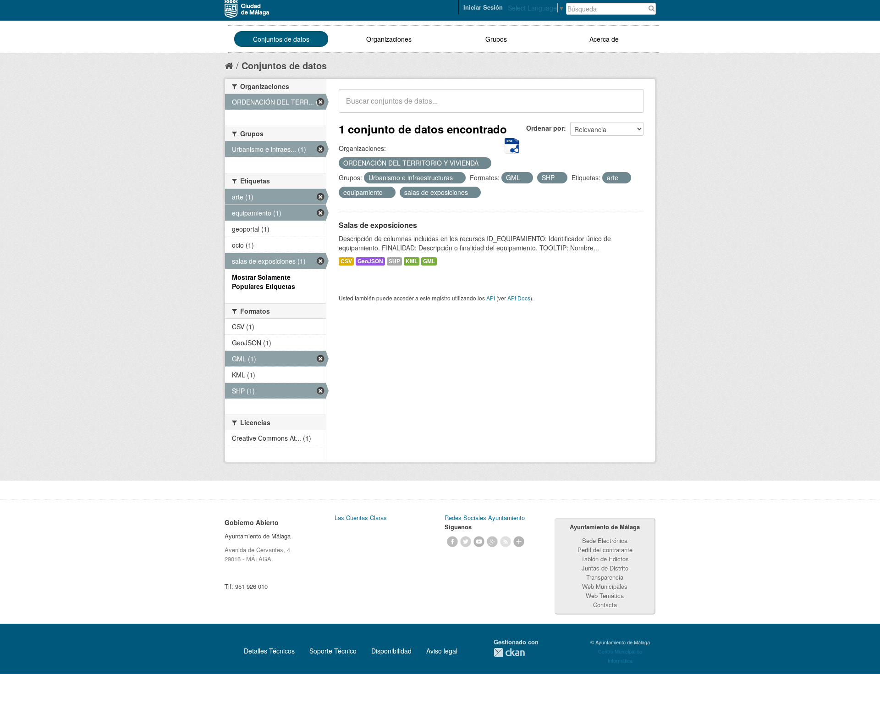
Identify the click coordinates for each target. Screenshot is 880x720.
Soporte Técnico (333, 650)
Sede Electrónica (604, 540)
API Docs (518, 298)
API (490, 298)
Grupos (496, 39)
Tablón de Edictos (605, 558)
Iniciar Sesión (483, 7)
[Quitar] (483, 163)
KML (412, 261)
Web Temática (605, 595)
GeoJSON (370, 261)
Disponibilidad (391, 650)
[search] (630, 106)
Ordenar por (545, 128)
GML (429, 261)
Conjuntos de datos (281, 39)
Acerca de (604, 39)
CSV (346, 261)
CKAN (509, 652)
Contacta (605, 604)
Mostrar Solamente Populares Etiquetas (263, 281)
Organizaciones (389, 39)
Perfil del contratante (605, 549)
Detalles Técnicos (269, 650)
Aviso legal (441, 650)
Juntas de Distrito (605, 568)
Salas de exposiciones (378, 225)
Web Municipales (604, 586)
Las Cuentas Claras (361, 517)
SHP (394, 261)
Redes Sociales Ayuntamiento (485, 517)
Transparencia (604, 577)
